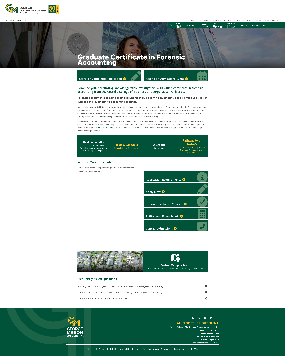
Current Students (204, 25)
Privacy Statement (182, 349)
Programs (190, 25)
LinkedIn (211, 318)
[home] (171, 25)
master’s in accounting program (109, 127)
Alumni (255, 25)
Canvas (206, 20)
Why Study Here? (179, 25)
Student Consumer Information (156, 349)
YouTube (217, 318)
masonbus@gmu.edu (210, 339)
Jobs (137, 349)
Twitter (199, 318)
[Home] (33, 9)
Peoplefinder (228, 20)
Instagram (205, 318)
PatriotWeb (217, 20)
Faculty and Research (231, 25)
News (249, 20)
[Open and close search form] (282, 26)
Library (266, 20)
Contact (102, 349)
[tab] (142, 287)
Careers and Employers (218, 25)
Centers (244, 25)
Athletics (240, 20)
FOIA (196, 349)
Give (199, 20)
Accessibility (125, 349)
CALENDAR (257, 20)
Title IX (113, 349)
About (266, 25)
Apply (193, 20)
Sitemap (91, 349)
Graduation (276, 20)
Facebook (193, 318)
